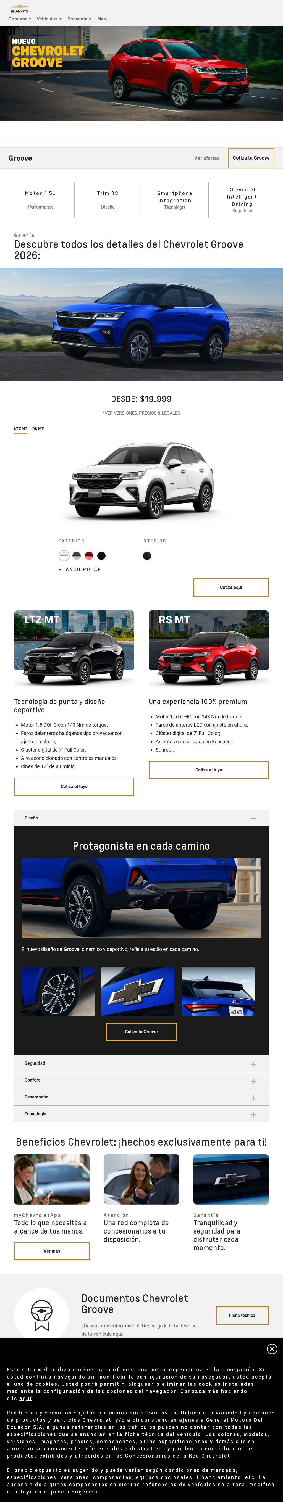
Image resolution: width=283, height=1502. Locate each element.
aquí (25, 1398)
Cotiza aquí (231, 587)
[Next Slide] (276, 324)
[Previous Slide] (7, 324)
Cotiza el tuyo (74, 786)
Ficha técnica (242, 1315)
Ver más (52, 1251)
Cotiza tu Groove (141, 1031)
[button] (141, 818)
